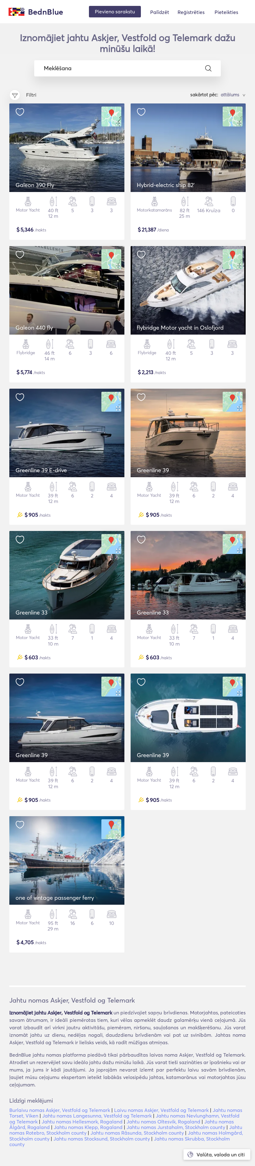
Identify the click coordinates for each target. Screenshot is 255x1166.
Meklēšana (58, 68)
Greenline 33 (32, 612)
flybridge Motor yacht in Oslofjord (180, 327)
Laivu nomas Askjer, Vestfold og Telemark (161, 1110)
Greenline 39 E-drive (41, 470)
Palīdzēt (159, 12)
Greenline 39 (153, 470)
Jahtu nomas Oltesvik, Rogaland (163, 1121)
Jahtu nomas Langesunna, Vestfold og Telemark (97, 1116)
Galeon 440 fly (34, 327)
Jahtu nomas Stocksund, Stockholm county (101, 1139)
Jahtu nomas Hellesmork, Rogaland (82, 1121)
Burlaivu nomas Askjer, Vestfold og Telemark (59, 1110)
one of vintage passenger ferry (55, 897)
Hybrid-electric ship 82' (166, 185)
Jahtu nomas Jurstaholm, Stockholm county (176, 1127)
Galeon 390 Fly (35, 185)
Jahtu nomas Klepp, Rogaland (88, 1127)
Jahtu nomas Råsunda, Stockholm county (137, 1133)
